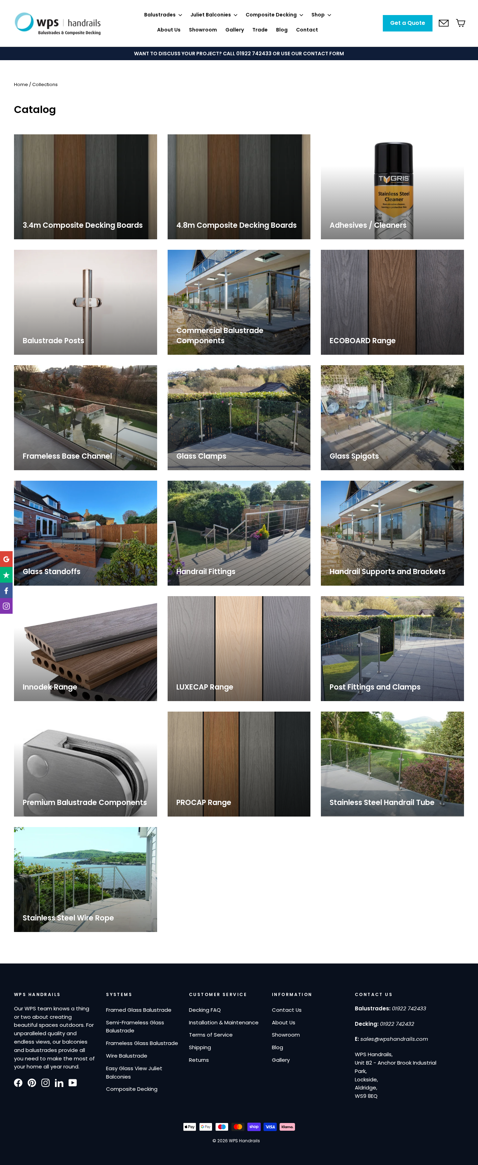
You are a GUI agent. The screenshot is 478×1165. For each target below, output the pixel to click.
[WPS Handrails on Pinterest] (32, 1082)
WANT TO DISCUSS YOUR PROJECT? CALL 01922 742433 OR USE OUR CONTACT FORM (239, 53)
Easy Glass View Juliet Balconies (134, 1072)
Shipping (200, 1047)
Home (21, 84)
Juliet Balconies (211, 14)
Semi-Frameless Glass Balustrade (135, 1027)
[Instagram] (6, 606)
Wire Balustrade (126, 1055)
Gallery (234, 29)
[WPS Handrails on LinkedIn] (59, 1082)
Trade (260, 29)
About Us (169, 29)
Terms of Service (211, 1034)
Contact (307, 29)
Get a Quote (407, 23)
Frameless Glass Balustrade (142, 1043)
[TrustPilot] (6, 574)
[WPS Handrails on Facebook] (18, 1082)
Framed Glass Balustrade (138, 1010)
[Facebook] (6, 590)
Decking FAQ (205, 1010)
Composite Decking (272, 14)
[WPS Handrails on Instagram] (45, 1082)
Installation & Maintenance (224, 1022)
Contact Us (287, 1010)
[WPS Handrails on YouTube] (73, 1082)
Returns (199, 1060)
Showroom (203, 29)
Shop (318, 14)
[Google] (6, 559)
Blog (282, 29)
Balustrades (160, 14)
